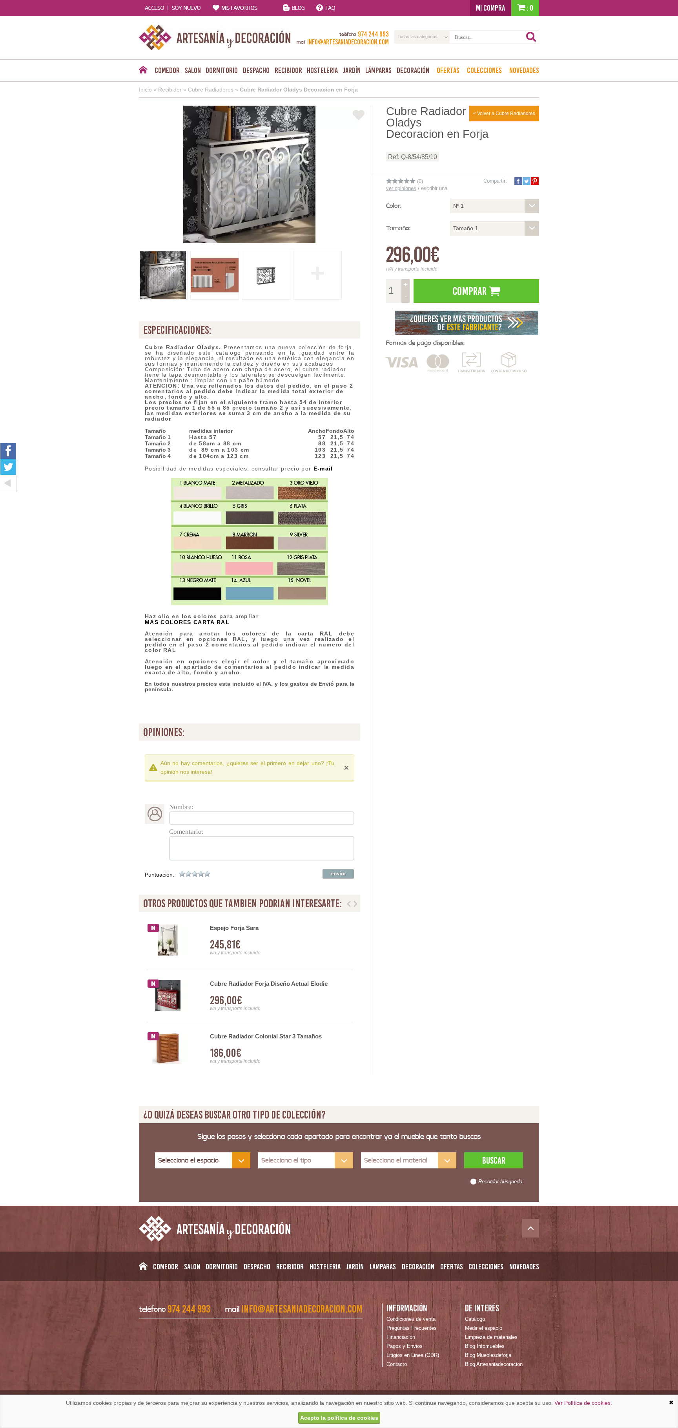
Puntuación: (159, 874)
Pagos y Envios (404, 1346)
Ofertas (448, 70)
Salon (193, 70)
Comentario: (186, 831)
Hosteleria (322, 70)
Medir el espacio (483, 1328)
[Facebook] (8, 451)
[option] (249, 996)
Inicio (145, 89)
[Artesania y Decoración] (215, 37)
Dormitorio (222, 70)
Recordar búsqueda (500, 1182)
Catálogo (475, 1319)
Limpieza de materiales (491, 1337)
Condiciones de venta (411, 1319)
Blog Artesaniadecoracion (494, 1364)
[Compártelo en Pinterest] (534, 181)
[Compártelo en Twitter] (526, 181)
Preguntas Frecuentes (411, 1328)
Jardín (352, 70)
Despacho (256, 70)
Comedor (167, 70)
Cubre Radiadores (210, 89)
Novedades (524, 70)
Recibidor (288, 70)
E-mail (323, 468)
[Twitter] (8, 467)
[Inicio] (143, 72)
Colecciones (484, 70)
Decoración (413, 70)
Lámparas (378, 70)
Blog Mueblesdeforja (488, 1355)
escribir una (434, 188)
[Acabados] (466, 322)
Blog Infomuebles (485, 1346)
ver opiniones (401, 188)
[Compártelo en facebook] (518, 181)
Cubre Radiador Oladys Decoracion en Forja (299, 89)
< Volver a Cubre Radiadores (504, 113)
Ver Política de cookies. (583, 1403)
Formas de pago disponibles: (425, 342)
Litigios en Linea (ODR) (412, 1355)
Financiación (400, 1337)
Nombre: (181, 807)
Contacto (396, 1364)
